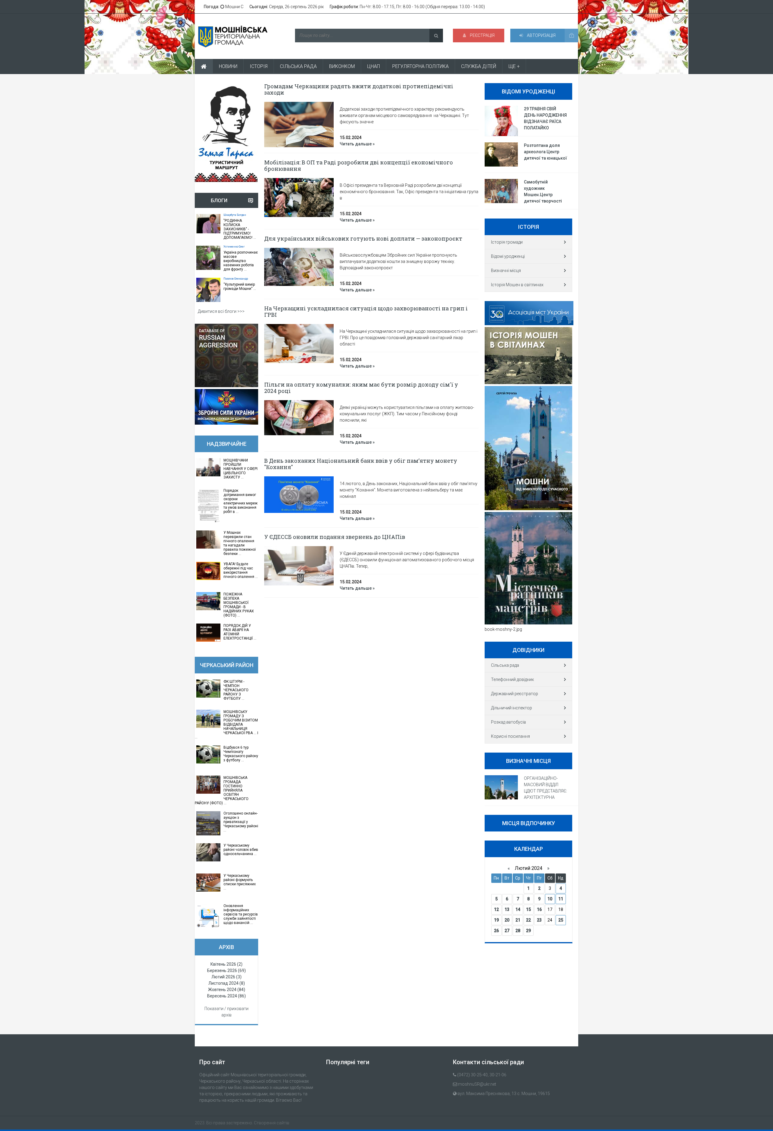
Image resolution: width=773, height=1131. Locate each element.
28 (517, 930)
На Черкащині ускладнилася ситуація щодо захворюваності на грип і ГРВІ (366, 311)
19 (496, 920)
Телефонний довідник (512, 679)
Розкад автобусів (508, 722)
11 (560, 898)
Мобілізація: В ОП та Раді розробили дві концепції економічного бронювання (358, 165)
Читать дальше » (357, 143)
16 (539, 909)
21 (517, 920)
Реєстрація (482, 35)
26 (496, 930)
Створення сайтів (271, 1122)
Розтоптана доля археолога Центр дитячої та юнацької (545, 151)
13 (507, 909)
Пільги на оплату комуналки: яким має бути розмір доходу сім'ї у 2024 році (361, 387)
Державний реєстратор (514, 693)
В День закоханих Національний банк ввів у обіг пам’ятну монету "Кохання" (360, 464)
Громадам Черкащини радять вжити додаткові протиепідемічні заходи (358, 89)
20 (507, 920)
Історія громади (507, 242)
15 (528, 909)
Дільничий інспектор (511, 707)
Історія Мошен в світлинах (517, 284)
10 (549, 898)
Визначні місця (506, 270)
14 (517, 909)
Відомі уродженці (508, 256)
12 (496, 909)
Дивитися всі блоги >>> (221, 311)
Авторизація (541, 35)
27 (507, 930)
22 (528, 920)
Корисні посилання (510, 736)
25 (560, 920)
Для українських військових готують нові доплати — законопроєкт (363, 238)
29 (528, 930)
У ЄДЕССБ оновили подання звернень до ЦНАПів (334, 536)
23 (539, 920)
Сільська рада (505, 665)
